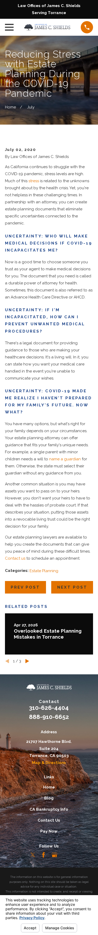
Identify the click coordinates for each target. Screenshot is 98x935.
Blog (49, 798)
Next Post (72, 587)
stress (33, 181)
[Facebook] (43, 855)
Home (49, 787)
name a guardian (65, 459)
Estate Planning (44, 571)
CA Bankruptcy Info (49, 809)
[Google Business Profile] (54, 855)
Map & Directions (49, 762)
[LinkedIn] (65, 855)
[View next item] (27, 661)
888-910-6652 (49, 716)
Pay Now (48, 831)
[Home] (47, 27)
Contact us (15, 558)
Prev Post (25, 587)
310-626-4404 (49, 707)
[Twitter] (33, 855)
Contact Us (49, 820)
